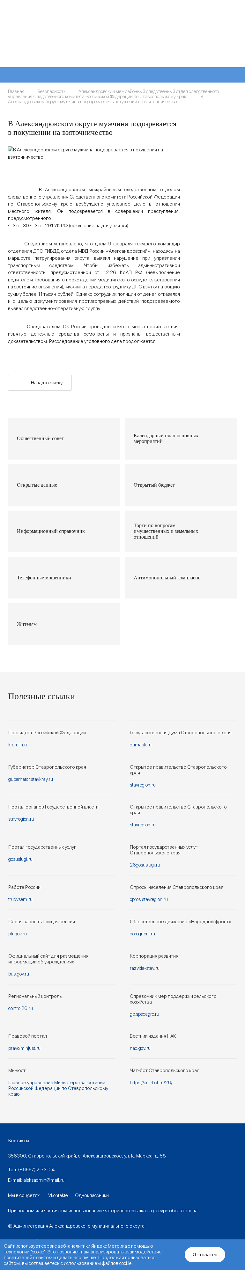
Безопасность (51, 91)
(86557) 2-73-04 (36, 1169)
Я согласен (205, 1254)
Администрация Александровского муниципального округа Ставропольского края (87, 38)
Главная (16, 91)
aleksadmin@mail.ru (43, 1180)
